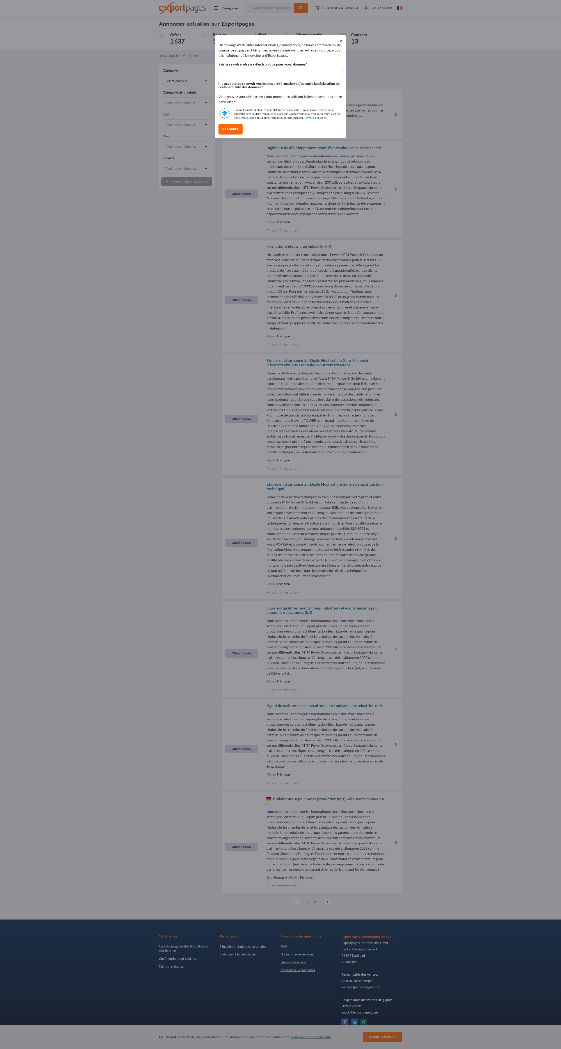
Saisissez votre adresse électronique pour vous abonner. (262, 64)
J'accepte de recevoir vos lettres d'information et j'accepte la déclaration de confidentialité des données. (279, 85)
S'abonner (230, 129)
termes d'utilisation (316, 117)
